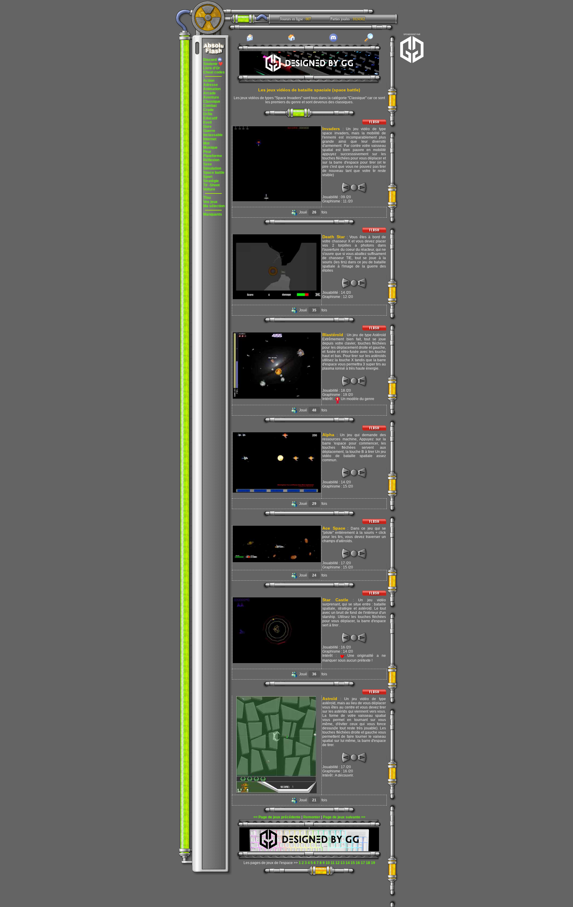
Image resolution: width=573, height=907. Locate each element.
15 (353, 863)
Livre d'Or (211, 68)
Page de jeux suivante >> (344, 817)
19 (373, 863)
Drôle (207, 114)
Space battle (213, 172)
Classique (211, 101)
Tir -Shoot (211, 185)
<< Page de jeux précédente (277, 817)
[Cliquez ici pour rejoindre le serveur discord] (333, 41)
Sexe (207, 164)
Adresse (210, 85)
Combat (210, 106)
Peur (207, 152)
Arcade (209, 93)
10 (328, 863)
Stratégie (211, 181)
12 (337, 863)
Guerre (209, 131)
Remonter (311, 817)
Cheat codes (214, 72)
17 (363, 863)
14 (348, 863)
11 (333, 863)
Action (208, 81)
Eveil (207, 122)
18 (368, 863)
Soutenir (213, 64)
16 (358, 863)
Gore (207, 126)
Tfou (207, 198)
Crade (208, 110)
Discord (210, 60)
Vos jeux (210, 202)
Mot (206, 143)
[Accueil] (291, 41)
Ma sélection (214, 206)
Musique (210, 147)
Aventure (211, 97)
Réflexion (211, 160)
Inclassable (213, 135)
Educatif (210, 118)
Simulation (212, 168)
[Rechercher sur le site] (368, 41)
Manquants (212, 214)
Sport (207, 177)
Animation (212, 89)
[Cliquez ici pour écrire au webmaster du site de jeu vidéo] (250, 41)
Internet (209, 139)
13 (343, 863)
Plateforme (212, 156)
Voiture (209, 189)
